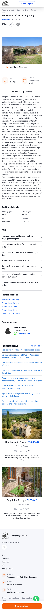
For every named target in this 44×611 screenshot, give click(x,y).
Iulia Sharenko (20, 327)
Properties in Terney (10, 303)
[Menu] (40, 3)
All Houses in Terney (10, 299)
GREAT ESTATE (20, 330)
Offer (4, 565)
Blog (3, 555)
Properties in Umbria (10, 306)
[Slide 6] (23, 68)
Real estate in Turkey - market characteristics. (21, 350)
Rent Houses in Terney (11, 314)
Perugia (25, 504)
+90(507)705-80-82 (14, 584)
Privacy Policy (7, 569)
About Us (5, 562)
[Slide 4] (18, 68)
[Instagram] (4, 547)
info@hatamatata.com (15, 592)
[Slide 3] (15, 68)
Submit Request (27, 4)
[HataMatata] (6, 535)
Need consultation (22, 606)
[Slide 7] (26, 68)
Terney (25, 446)
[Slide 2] (12, 68)
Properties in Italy (9, 310)
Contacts (5, 559)
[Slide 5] (20, 68)
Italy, (20, 446)
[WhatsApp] (36, 599)
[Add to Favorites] (18, 24)
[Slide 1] (9, 68)
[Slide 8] (28, 68)
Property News (10, 345)
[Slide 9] (31, 68)
